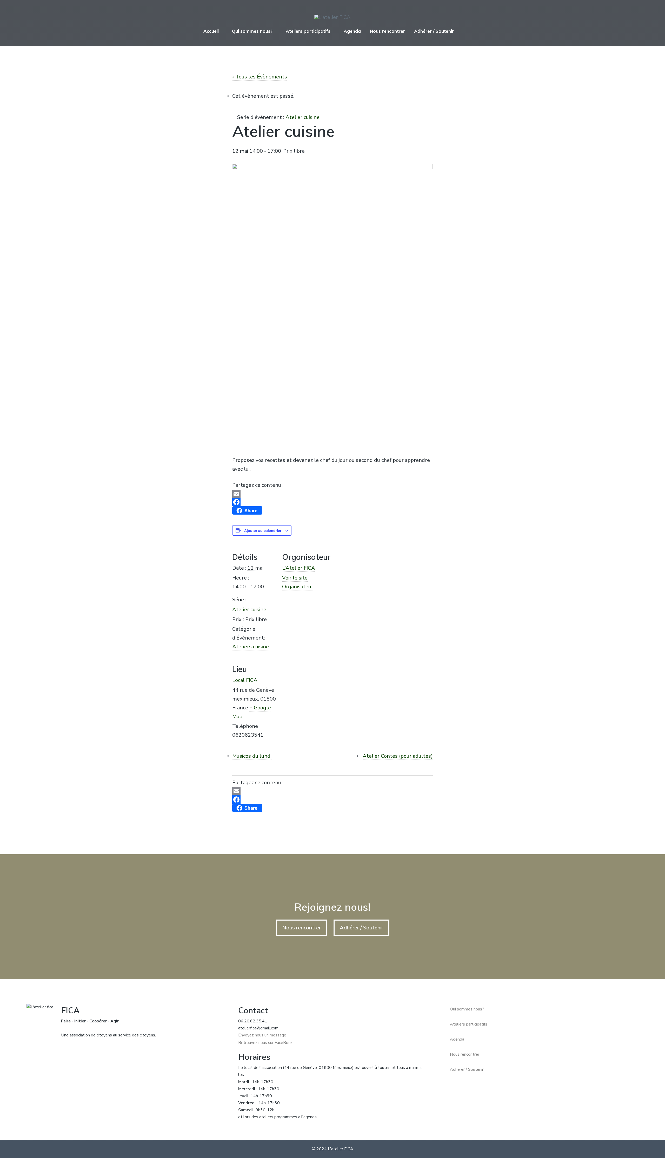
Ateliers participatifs (308, 31)
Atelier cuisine (249, 609)
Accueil (211, 31)
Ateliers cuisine (250, 646)
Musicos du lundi (251, 756)
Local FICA (244, 680)
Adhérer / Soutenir (434, 31)
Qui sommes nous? (252, 31)
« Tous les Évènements (259, 76)
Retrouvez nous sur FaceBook (265, 1043)
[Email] (332, 494)
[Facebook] (332, 502)
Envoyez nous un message (262, 1035)
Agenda (352, 31)
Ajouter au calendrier (262, 530)
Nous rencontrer (387, 31)
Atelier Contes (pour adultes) (398, 756)
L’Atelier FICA (298, 567)
